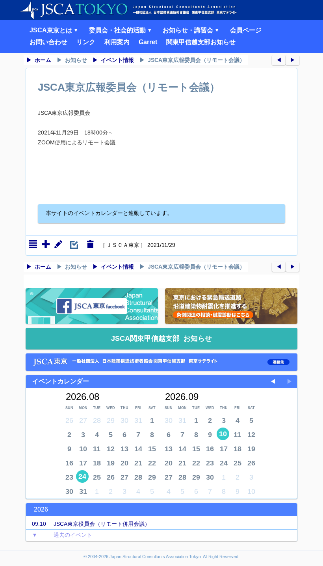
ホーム (43, 60)
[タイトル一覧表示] (33, 244)
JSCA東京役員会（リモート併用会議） (91, 524)
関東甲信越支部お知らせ (201, 42)
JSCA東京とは (52, 30)
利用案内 (117, 42)
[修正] (58, 244)
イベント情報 (117, 60)
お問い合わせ (48, 42)
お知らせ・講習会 (189, 30)
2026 (41, 509)
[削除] (90, 244)
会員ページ (246, 30)
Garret (148, 42)
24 (82, 476)
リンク (85, 42)
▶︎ (292, 60)
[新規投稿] (45, 244)
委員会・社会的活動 (118, 30)
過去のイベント (62, 535)
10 (223, 434)
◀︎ (279, 60)
